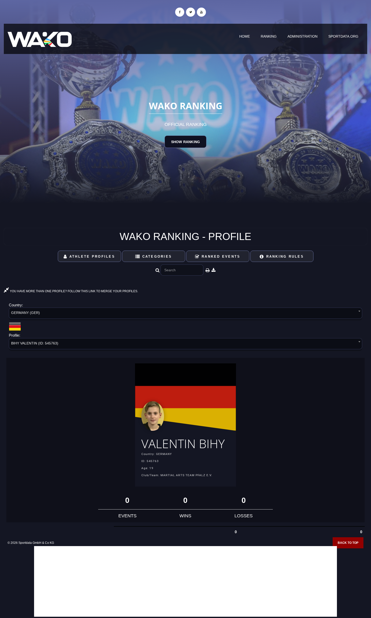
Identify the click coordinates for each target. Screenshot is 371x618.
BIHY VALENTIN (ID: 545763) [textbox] (34, 343)
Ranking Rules (284, 256)
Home (244, 36)
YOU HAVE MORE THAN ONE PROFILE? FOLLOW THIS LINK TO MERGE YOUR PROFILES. (73, 291)
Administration (302, 36)
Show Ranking (185, 142)
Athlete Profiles (91, 256)
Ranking (269, 36)
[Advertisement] (185, 581)
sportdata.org (343, 36)
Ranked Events (220, 256)
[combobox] (185, 314)
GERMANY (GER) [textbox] (25, 313)
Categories (156, 256)
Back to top (348, 543)
